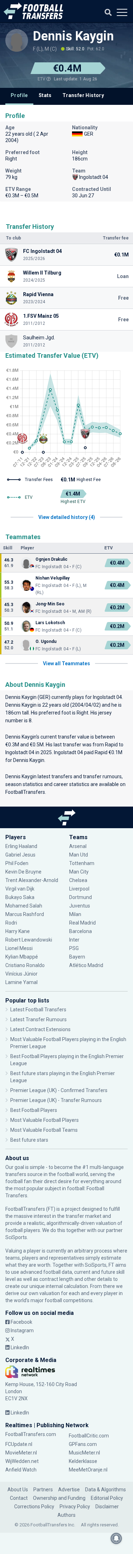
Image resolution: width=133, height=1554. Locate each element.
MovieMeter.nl (21, 1453)
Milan (75, 914)
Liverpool (79, 889)
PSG (74, 948)
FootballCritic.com (89, 1436)
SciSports (16, 1237)
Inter (74, 940)
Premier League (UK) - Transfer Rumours (56, 1100)
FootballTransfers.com (30, 1434)
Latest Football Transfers (38, 1009)
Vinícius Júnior (21, 974)
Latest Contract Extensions (40, 1029)
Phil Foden (16, 863)
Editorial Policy (107, 1498)
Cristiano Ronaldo (25, 965)
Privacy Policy (75, 1506)
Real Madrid (82, 923)
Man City (79, 872)
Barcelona (80, 931)
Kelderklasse (83, 1461)
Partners (43, 1489)
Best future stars (29, 1140)
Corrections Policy (34, 1506)
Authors (66, 1515)
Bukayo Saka (19, 897)
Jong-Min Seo (50, 603)
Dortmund (80, 897)
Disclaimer (107, 1506)
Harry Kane (18, 931)
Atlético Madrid (86, 965)
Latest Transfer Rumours (38, 1019)
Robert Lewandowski (28, 940)
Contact (19, 1498)
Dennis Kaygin (73, 36)
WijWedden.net (22, 1461)
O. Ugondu (45, 641)
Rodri (11, 923)
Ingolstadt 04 (107, 697)
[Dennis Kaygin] (16, 40)
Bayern (77, 957)
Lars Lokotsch (50, 622)
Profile (19, 95)
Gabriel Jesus (20, 855)
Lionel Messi (19, 948)
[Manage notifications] (116, 1538)
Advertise (69, 1489)
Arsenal (78, 846)
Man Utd (78, 855)
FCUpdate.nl (18, 1444)
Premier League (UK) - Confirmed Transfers (58, 1090)
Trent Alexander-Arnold (31, 880)
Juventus (79, 906)
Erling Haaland (21, 846)
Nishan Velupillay (52, 578)
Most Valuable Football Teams (44, 1130)
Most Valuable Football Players (44, 1120)
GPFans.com (83, 1444)
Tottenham (81, 863)
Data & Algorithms (105, 1489)
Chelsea (78, 880)
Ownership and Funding (59, 1498)
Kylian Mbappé (22, 957)
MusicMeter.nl (84, 1453)
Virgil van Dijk (20, 889)
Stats (45, 95)
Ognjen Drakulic (51, 559)
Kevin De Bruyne (23, 872)
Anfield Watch (21, 1470)
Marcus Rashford (24, 914)
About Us (17, 1489)
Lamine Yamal (21, 982)
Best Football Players (33, 1110)
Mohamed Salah (23, 906)
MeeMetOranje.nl (88, 1470)
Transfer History (83, 95)
